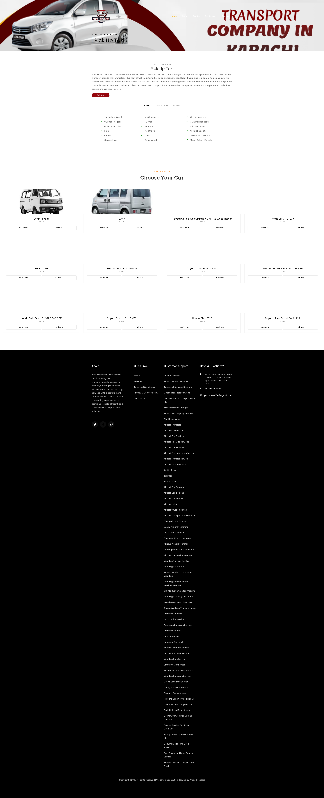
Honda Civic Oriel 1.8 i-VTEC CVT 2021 (41, 318)
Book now (23, 228)
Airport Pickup (171, 504)
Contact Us (139, 398)
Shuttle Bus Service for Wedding (179, 590)
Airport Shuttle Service (175, 464)
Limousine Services (173, 613)
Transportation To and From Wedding (178, 574)
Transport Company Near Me (178, 413)
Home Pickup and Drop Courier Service (179, 764)
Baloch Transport (172, 375)
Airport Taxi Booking (174, 487)
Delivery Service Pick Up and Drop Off (178, 717)
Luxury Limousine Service (176, 687)
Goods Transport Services (177, 392)
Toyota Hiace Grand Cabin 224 (282, 318)
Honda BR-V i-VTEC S (283, 218)
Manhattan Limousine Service (178, 670)
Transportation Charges (176, 407)
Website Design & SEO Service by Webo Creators (180, 779)
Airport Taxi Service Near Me (178, 555)
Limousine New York (173, 642)
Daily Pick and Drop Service (177, 710)
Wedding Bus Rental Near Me (178, 602)
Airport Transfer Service (176, 458)
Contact (226, 16)
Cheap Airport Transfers (176, 521)
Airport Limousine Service (176, 653)
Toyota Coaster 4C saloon (202, 268)
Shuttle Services (172, 419)
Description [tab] (161, 105)
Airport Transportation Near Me (180, 515)
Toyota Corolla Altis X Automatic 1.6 (283, 268)
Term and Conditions (144, 387)
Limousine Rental (172, 630)
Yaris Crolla (41, 268)
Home (174, 16)
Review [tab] (176, 105)
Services (138, 381)
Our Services (211, 16)
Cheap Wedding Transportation (180, 608)
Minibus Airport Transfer (176, 543)
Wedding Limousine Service (177, 676)
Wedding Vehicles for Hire (176, 561)
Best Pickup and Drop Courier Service (178, 755)
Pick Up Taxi (170, 481)
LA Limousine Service (174, 619)
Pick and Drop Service (175, 693)
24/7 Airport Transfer (174, 532)
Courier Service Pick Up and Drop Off (177, 727)
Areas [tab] (146, 105)
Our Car (196, 16)
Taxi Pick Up (170, 470)
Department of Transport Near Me (179, 400)
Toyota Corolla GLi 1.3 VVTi (122, 318)
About (185, 16)
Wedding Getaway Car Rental (178, 596)
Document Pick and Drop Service (176, 745)
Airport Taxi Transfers (175, 447)
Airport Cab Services (174, 430)
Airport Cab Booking (174, 492)
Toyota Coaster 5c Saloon (122, 268)
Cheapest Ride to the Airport (178, 538)
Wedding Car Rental (174, 566)
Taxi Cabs (169, 475)
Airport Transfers (172, 424)
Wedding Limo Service (175, 659)
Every (122, 218)
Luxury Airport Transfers (176, 526)
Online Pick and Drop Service (178, 704)
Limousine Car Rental (174, 664)
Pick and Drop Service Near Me (179, 698)
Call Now (100, 95)
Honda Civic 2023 (202, 318)
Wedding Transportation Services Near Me (176, 583)
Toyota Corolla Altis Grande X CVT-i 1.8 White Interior (202, 218)
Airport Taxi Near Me (174, 498)
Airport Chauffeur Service (176, 647)
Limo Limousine (171, 636)
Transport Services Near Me (178, 387)
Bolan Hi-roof (41, 218)
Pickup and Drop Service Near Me (179, 736)
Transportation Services (176, 381)
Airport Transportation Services (180, 453)
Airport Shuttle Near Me (175, 509)
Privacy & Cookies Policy (146, 392)
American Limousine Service (178, 625)
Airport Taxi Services (174, 436)
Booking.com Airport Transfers (179, 549)
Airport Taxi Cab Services (176, 441)
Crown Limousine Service (176, 681)
